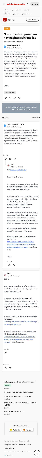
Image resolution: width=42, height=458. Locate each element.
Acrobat (27, 10)
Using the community (10, 444)
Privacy (29, 444)
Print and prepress (10, 92)
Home (6, 10)
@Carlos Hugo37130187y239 (17, 170)
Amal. (12, 164)
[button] (4, 5)
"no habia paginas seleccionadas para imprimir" (19, 382)
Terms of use (21, 444)
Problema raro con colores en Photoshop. (17, 396)
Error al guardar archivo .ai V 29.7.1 (15, 411)
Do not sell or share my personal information (17, 452)
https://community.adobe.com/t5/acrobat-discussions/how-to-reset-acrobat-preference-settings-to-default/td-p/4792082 (21, 244)
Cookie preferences (9, 448)
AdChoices (9, 455)
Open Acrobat (32, 20)
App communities (16, 10)
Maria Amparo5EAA (13, 45)
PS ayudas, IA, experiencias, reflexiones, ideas (18, 392)
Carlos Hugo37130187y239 (15, 124)
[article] (21, 141)
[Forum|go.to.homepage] (16, 4)
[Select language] (27, 4)
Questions (7, 12)
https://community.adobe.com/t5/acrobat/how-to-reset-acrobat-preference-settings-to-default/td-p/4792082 (19, 339)
